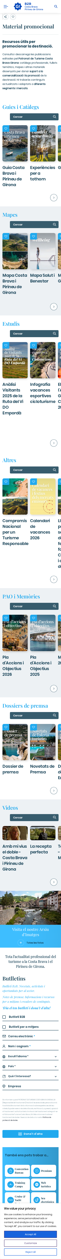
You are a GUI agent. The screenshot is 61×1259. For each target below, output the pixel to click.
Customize (30, 1243)
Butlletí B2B (17, 1017)
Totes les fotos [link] (35, 942)
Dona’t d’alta (33, 1134)
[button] (45, 198)
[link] (28, 6)
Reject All (31, 1252)
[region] (30, 1231)
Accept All (30, 1234)
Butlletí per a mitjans (24, 1027)
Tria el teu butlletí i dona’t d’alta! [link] (26, 1008)
